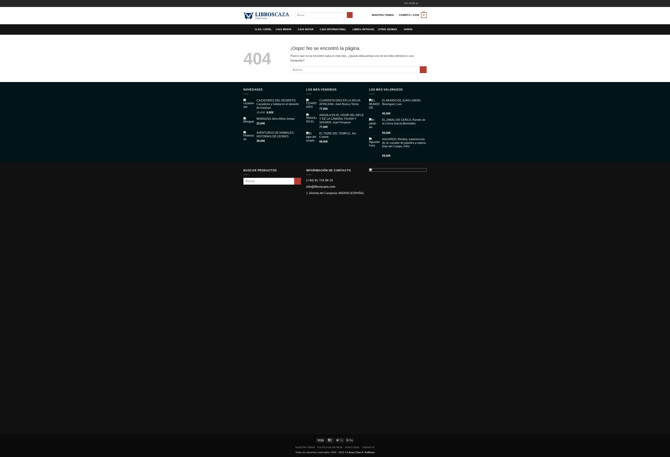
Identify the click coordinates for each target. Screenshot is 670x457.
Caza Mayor (305, 29)
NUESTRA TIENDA (383, 15)
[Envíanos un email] (425, 3)
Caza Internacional (333, 29)
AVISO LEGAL (352, 447)
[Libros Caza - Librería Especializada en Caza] (266, 15)
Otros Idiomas (387, 29)
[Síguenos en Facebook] (421, 3)
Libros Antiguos (363, 29)
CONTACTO (368, 447)
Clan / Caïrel (263, 29)
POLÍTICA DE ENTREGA (330, 447)
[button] (413, 15)
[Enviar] (350, 15)
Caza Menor (283, 29)
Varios (408, 29)
